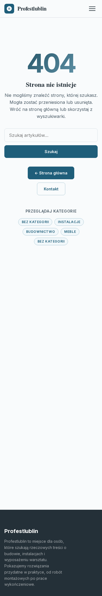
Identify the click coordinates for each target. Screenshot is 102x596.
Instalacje (69, 222)
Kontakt (51, 189)
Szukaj (51, 151)
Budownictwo (40, 232)
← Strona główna (51, 173)
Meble (70, 232)
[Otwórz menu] (92, 8)
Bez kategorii (35, 222)
